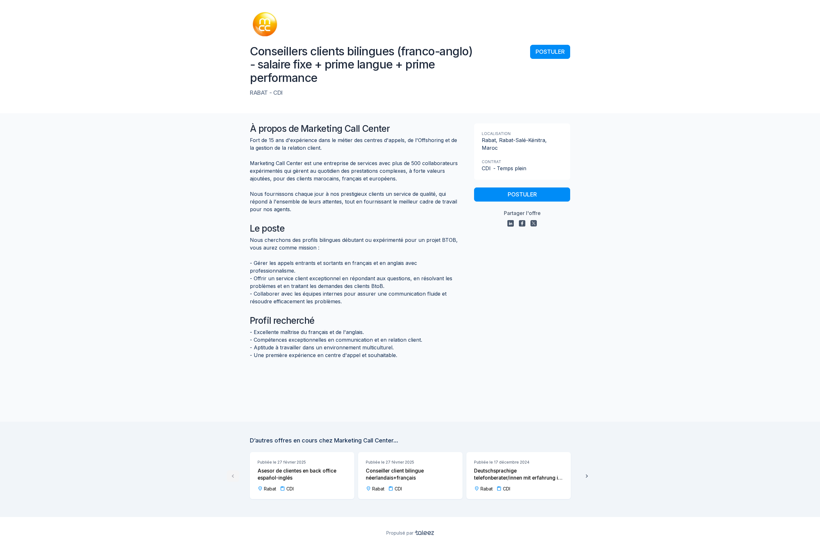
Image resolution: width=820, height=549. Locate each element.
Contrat (491, 161)
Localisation (496, 133)
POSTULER (550, 51)
